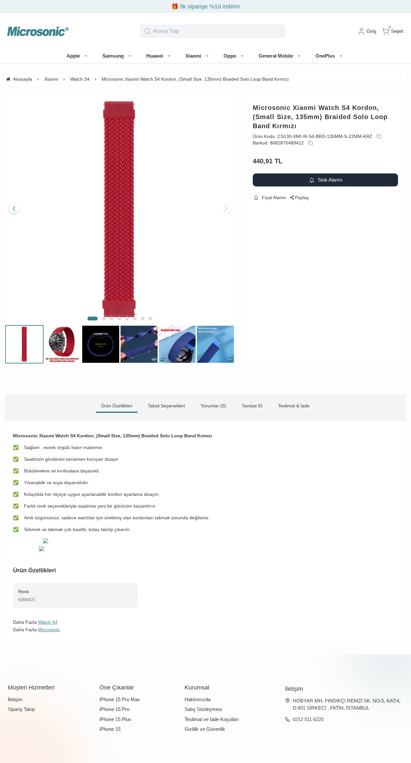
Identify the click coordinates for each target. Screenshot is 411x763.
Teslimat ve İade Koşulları (212, 719)
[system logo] (37, 31)
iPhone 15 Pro (114, 709)
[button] (92, 318)
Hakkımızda (198, 699)
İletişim (15, 699)
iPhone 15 (110, 729)
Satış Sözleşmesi (203, 709)
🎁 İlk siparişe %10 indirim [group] (205, 6)
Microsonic (49, 629)
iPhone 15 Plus (115, 719)
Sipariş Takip (21, 709)
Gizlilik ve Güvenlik (205, 729)
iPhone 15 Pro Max (119, 699)
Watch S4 (48, 622)
